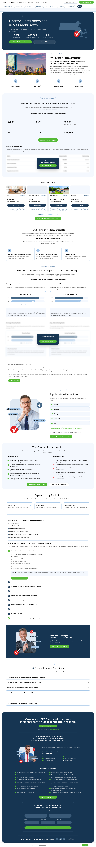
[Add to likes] (17, 209)
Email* (25, 819)
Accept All (85, 845)
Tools (37, 2)
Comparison (50, 6)
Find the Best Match (71, 2)
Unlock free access (54, 729)
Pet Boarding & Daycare (54, 195)
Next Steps (71, 6)
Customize (78, 845)
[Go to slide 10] (50, 214)
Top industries (39, 6)
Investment (17, 6)
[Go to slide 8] (48, 214)
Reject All (72, 845)
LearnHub (30, 2)
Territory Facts (6, 6)
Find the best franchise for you (48, 828)
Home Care (73, 195)
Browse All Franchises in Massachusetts (48, 218)
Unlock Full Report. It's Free (19, 578)
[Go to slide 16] (57, 214)
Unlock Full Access (86, 2)
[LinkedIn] (60, 839)
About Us (43, 2)
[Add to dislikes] (20, 209)
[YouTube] (64, 839)
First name (26, 813)
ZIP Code (59, 819)
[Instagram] (57, 839)
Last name (51, 813)
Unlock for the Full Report (48, 165)
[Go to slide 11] (51, 214)
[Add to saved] (23, 209)
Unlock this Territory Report (20, 42)
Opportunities (28, 6)
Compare (11, 209)
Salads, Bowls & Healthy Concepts (34, 195)
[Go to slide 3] (42, 214)
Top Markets (61, 6)
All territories (5, 10)
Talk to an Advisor (44, 42)
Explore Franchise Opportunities (61, 437)
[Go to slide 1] (39, 214)
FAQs (79, 6)
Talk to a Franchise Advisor (58, 484)
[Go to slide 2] (41, 214)
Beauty (8, 195)
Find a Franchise (21, 2)
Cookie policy (42, 845)
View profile (16, 205)
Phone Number (44, 819)
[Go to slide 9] (49, 214)
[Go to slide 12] (52, 214)
